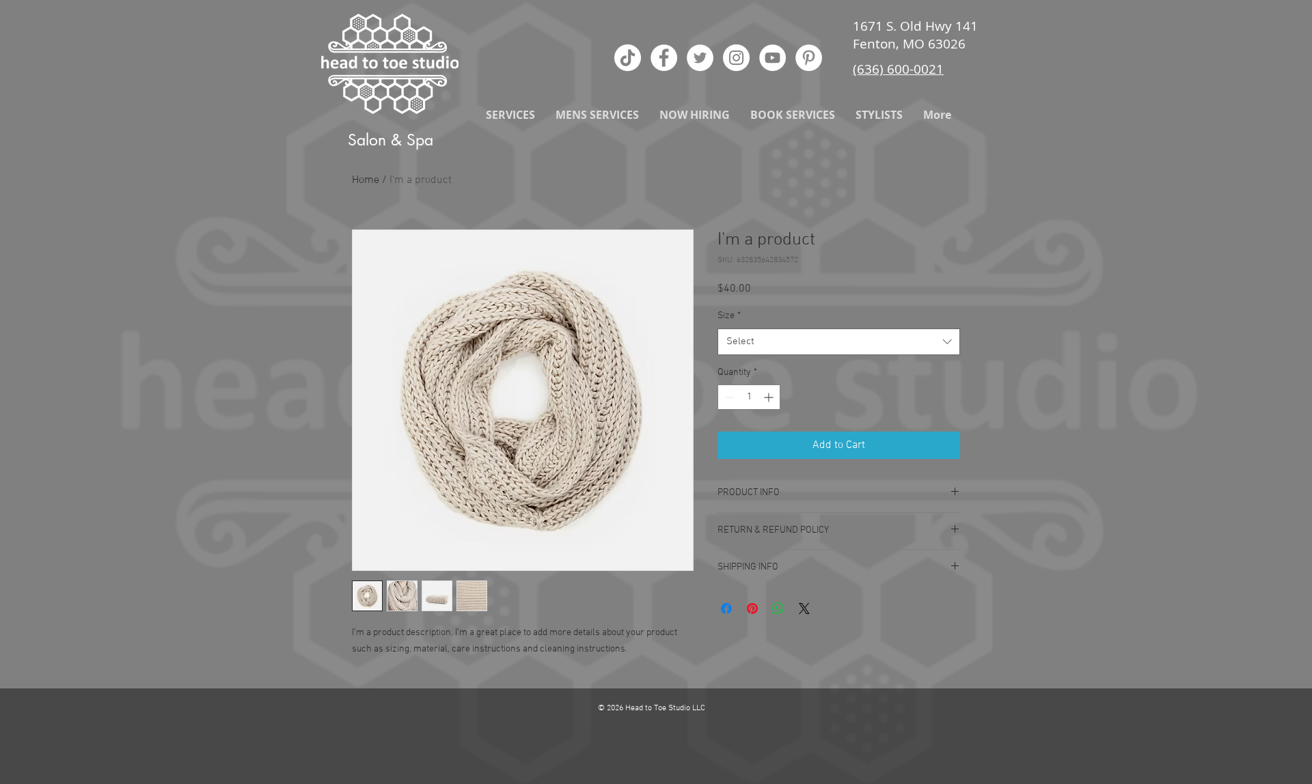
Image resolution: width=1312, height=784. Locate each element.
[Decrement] (728, 397)
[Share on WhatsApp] (778, 608)
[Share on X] (804, 608)
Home (365, 180)
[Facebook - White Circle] (664, 57)
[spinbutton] (749, 397)
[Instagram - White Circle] (736, 57)
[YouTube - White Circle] (772, 57)
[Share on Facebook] (726, 608)
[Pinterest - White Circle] (808, 57)
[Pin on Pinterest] (752, 608)
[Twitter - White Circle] (700, 57)
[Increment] (769, 397)
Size (729, 316)
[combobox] (839, 341)
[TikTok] (627, 57)
